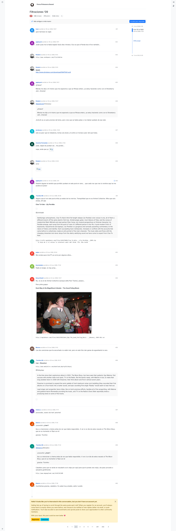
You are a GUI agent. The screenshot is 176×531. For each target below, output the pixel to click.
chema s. (38, 410)
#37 (117, 410)
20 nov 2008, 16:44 (55, 195)
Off (31, 16)
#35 (116, 347)
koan (37, 29)
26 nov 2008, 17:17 (53, 410)
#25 (116, 82)
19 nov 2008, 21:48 (54, 130)
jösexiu (38, 422)
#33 (116, 265)
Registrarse (35, 519)
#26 (116, 101)
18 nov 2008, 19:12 (53, 54)
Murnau (38, 347)
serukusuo (39, 130)
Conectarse (44, 519)
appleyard (39, 42)
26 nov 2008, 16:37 (55, 360)
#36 (116, 360)
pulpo (37, 252)
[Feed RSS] (61, 16)
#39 (116, 445)
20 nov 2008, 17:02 (55, 265)
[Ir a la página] (92, 526)
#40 (116, 483)
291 (97, 527)
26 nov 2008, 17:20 (52, 422)
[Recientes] (2, 2)
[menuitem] (173, 2)
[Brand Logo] (32, 4)
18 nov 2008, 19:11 (54, 42)
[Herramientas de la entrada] (116, 36)
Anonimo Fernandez (42, 143)
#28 (116, 143)
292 (103, 527)
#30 (116, 180)
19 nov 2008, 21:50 (60, 143)
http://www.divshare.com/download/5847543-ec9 (53, 72)
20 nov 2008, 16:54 (51, 252)
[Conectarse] (173, 2)
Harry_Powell (39, 278)
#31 (117, 195)
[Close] (115, 501)
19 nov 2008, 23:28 (53, 161)
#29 (116, 161)
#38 (116, 422)
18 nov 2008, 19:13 (53, 67)
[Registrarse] (173, 5)
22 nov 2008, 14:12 (52, 347)
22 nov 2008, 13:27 (56, 278)
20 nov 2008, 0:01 (54, 180)
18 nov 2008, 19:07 (51, 29)
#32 (116, 252)
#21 (117, 29)
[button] (2, 528)
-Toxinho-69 (39, 195)
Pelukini (38, 54)
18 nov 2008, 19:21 (54, 82)
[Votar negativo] (112, 36)
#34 (116, 278)
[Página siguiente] (108, 526)
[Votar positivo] (106, 36)
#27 (117, 130)
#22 (116, 42)
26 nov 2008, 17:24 (55, 445)
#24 (116, 67)
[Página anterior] (67, 526)
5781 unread (136, 41)
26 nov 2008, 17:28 (52, 483)
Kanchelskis (39, 265)
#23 (116, 54)
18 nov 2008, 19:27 (53, 101)
